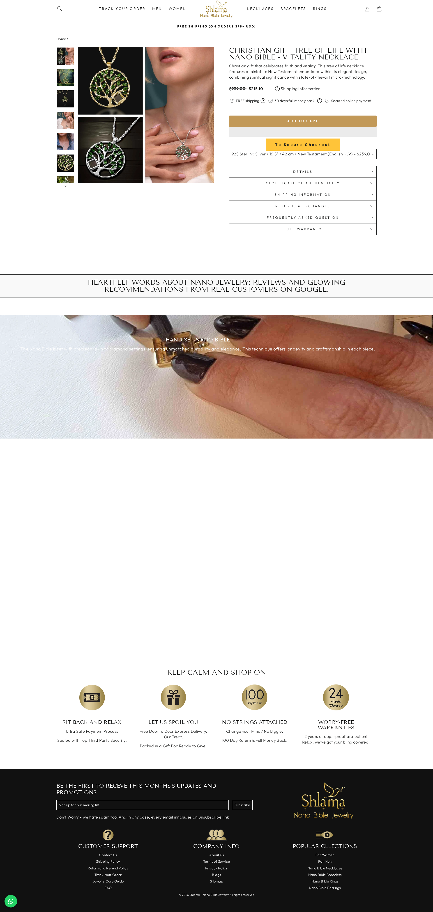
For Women (325, 855)
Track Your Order (122, 8)
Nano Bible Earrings (325, 888)
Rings (320, 8)
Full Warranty (303, 229)
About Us (216, 855)
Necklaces (260, 8)
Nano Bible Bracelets (324, 875)
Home (61, 39)
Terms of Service (216, 861)
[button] (303, 132)
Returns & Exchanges (302, 206)
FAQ (108, 888)
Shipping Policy (108, 861)
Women (177, 8)
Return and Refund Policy (108, 868)
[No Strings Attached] (255, 697)
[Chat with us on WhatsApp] (11, 901)
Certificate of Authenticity (303, 183)
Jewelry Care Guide (108, 881)
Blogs (216, 875)
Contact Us (108, 855)
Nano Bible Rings (324, 881)
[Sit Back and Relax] (92, 697)
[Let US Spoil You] (173, 697)
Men (157, 8)
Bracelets (293, 8)
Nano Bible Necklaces (325, 868)
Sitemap (216, 881)
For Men (325, 861)
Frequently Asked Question (303, 218)
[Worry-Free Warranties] (336, 697)
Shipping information (303, 195)
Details (303, 172)
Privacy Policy (216, 868)
